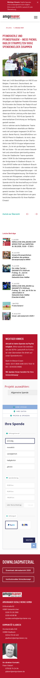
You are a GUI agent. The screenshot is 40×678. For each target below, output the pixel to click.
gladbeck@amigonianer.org (16, 638)
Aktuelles (9, 28)
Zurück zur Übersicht (11, 214)
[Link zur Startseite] (12, 17)
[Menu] (35, 17)
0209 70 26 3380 (11, 612)
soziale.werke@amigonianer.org (18, 618)
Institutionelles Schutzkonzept (18, 579)
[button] (37, 2)
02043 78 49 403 (12, 635)
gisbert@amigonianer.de (15, 671)
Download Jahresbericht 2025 (18, 570)
